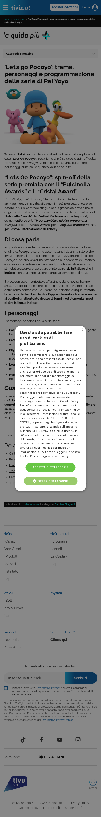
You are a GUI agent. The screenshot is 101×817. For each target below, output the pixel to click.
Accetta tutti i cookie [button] (50, 467)
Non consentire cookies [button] (82, 329)
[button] (50, 481)
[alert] (50, 408)
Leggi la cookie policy (54, 456)
